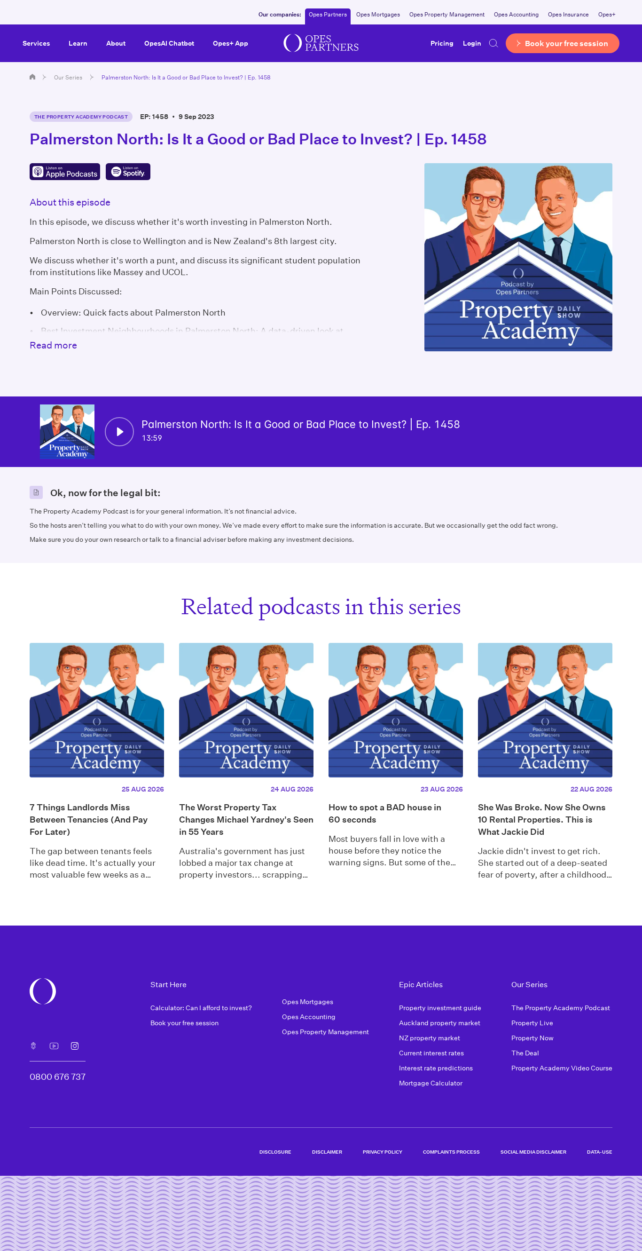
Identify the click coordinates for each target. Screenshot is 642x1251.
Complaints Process (451, 1151)
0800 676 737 (58, 1076)
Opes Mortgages (378, 14)
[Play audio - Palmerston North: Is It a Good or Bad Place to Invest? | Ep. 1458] (119, 431)
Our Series (68, 77)
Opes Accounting (516, 14)
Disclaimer (327, 1151)
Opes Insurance (568, 14)
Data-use (599, 1151)
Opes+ (607, 14)
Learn (78, 43)
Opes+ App (230, 43)
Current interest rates (431, 1052)
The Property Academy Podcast (81, 116)
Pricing (442, 43)
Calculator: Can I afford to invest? (201, 1007)
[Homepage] (32, 76)
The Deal (525, 1052)
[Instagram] (74, 1046)
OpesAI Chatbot (169, 43)
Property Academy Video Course (561, 1067)
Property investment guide (440, 1007)
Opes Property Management (447, 14)
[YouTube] (54, 1046)
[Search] (493, 43)
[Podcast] (33, 1046)
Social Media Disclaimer (533, 1151)
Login (472, 43)
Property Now (532, 1037)
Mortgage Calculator (430, 1082)
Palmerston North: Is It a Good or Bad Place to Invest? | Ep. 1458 (186, 77)
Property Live (532, 1022)
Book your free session (184, 1022)
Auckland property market (439, 1022)
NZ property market (429, 1037)
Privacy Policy (382, 1151)
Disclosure (275, 1151)
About (115, 43)
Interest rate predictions (436, 1067)
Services (36, 43)
